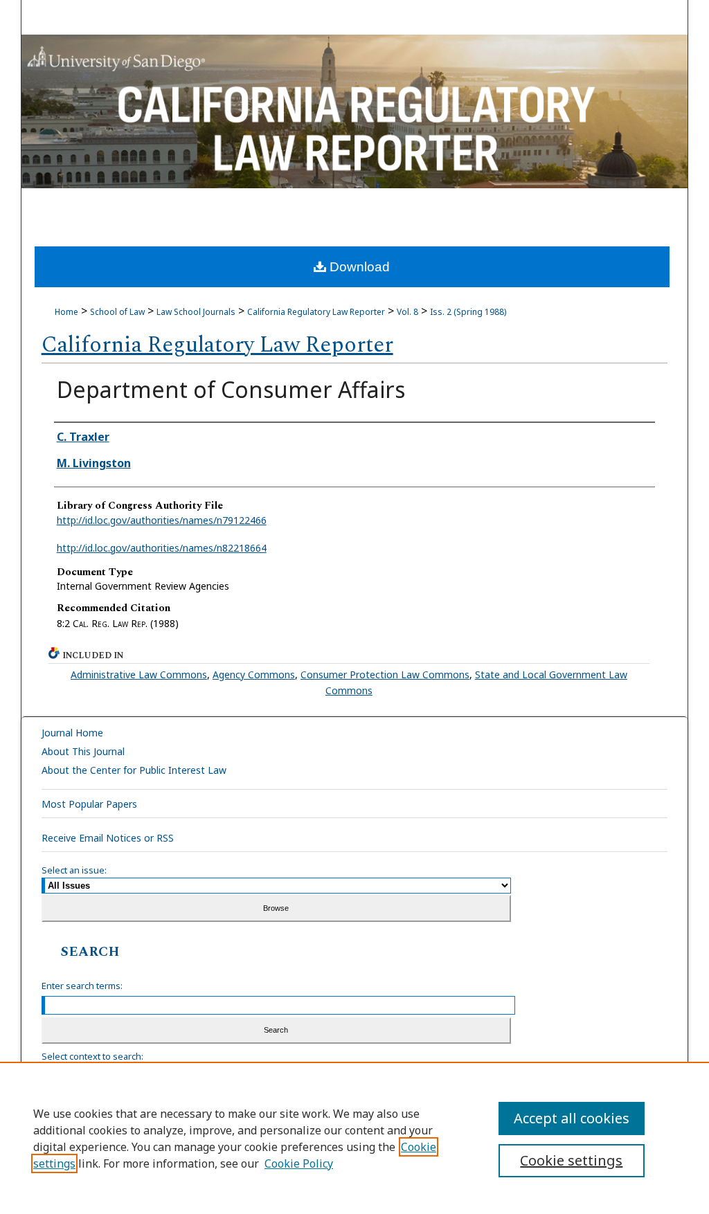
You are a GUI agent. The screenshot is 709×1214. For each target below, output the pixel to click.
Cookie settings (571, 1160)
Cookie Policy (298, 1163)
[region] (354, 1138)
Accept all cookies (571, 1118)
